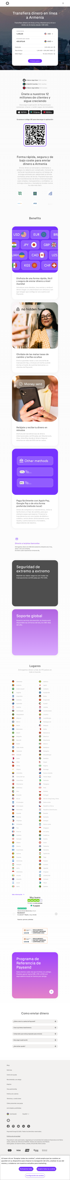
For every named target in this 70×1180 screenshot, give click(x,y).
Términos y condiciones (14, 1098)
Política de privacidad (13, 1136)
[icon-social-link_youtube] (18, 1126)
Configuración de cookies (35, 1175)
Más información (17, 894)
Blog (8, 1065)
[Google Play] (35, 112)
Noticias (9, 1070)
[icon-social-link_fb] (8, 1126)
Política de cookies (12, 1094)
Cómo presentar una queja (15, 1103)
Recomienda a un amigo (14, 1079)
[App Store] (22, 112)
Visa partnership (12, 1089)
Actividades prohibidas (14, 1108)
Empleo (9, 1084)
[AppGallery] (48, 112)
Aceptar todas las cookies (46, 1169)
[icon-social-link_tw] (28, 1126)
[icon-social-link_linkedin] (23, 1126)
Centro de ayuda (12, 1075)
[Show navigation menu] (63, 3)
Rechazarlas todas (26, 1169)
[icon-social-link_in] (13, 1126)
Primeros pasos (35, 61)
